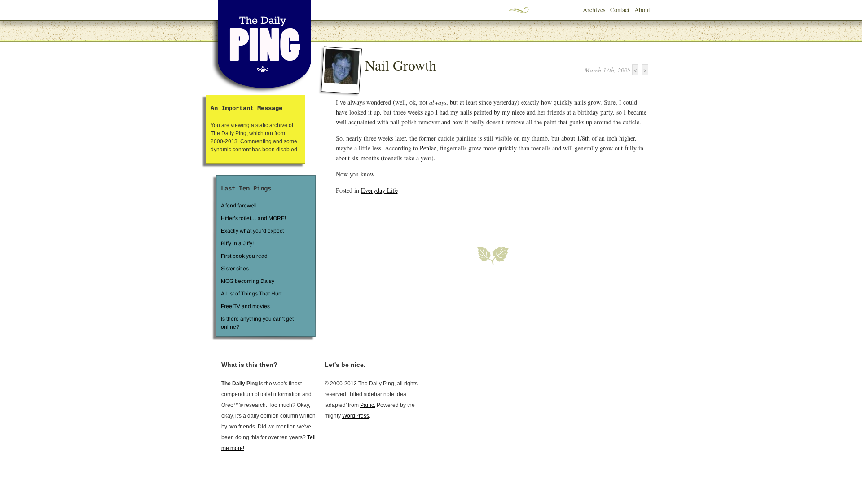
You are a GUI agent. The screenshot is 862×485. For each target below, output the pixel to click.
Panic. (367, 405)
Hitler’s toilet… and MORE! (253, 218)
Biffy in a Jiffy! (237, 243)
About (642, 9)
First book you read (243, 256)
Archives (594, 9)
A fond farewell (239, 206)
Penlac (428, 148)
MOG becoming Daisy (247, 281)
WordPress (355, 416)
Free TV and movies (244, 306)
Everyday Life (379, 190)
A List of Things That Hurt (250, 294)
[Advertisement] (441, 215)
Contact (619, 9)
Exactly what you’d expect (252, 231)
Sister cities (234, 268)
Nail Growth (400, 65)
